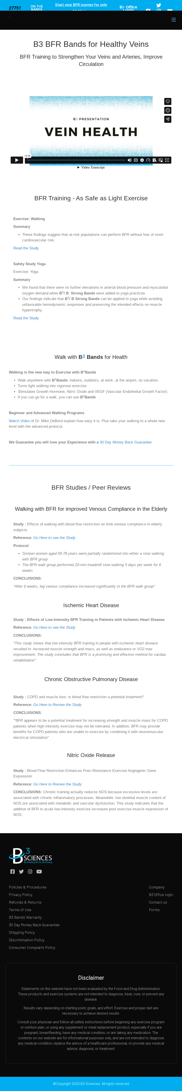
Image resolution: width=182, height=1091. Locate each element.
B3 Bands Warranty (25, 917)
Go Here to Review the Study (57, 705)
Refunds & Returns (25, 902)
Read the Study (26, 248)
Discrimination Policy (26, 939)
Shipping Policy (22, 932)
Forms (154, 909)
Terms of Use (20, 909)
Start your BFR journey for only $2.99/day (81, 8)
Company (156, 886)
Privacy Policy (20, 894)
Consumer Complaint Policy (32, 947)
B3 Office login (161, 894)
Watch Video (19, 421)
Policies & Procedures (28, 886)
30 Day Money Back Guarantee (126, 442)
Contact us (158, 902)
